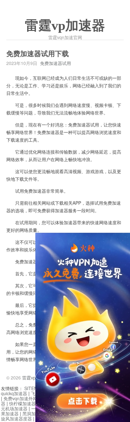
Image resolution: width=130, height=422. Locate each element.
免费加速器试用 (55, 63)
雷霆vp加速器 (65, 25)
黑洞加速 (31, 413)
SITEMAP (34, 388)
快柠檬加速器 (22, 403)
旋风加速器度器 (16, 418)
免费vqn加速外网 (20, 398)
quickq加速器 (14, 393)
